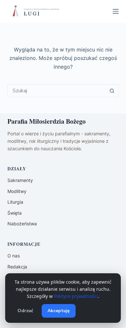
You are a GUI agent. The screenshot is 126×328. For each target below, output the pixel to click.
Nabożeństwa (22, 223)
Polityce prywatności (76, 296)
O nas (13, 255)
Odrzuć (25, 311)
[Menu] (116, 11)
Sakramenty (20, 180)
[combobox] (57, 90)
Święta (14, 213)
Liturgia (15, 202)
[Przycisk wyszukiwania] (112, 91)
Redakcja (17, 266)
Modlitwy (16, 191)
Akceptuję (58, 311)
